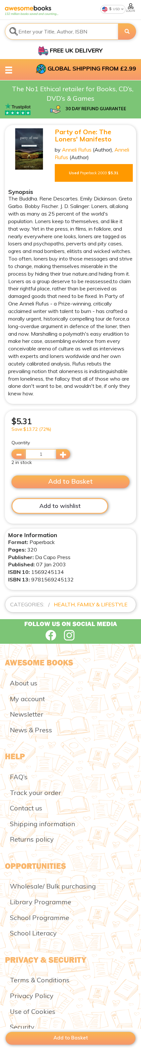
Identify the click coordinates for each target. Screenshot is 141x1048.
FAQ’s (19, 777)
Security (22, 1027)
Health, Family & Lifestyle (91, 604)
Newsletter (26, 714)
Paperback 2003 (93, 172)
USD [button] (116, 9)
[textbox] (61, 31)
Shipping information (42, 824)
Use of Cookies (32, 1011)
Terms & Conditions (40, 980)
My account (27, 699)
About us (23, 683)
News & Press (31, 730)
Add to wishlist (60, 506)
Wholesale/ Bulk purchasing (53, 886)
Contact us (26, 808)
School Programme (39, 917)
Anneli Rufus (76, 149)
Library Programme (40, 902)
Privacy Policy (31, 996)
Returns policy (32, 839)
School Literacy (33, 933)
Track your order (35, 792)
